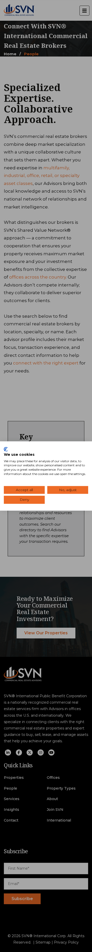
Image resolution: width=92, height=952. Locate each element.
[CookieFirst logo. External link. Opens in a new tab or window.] (6, 449)
